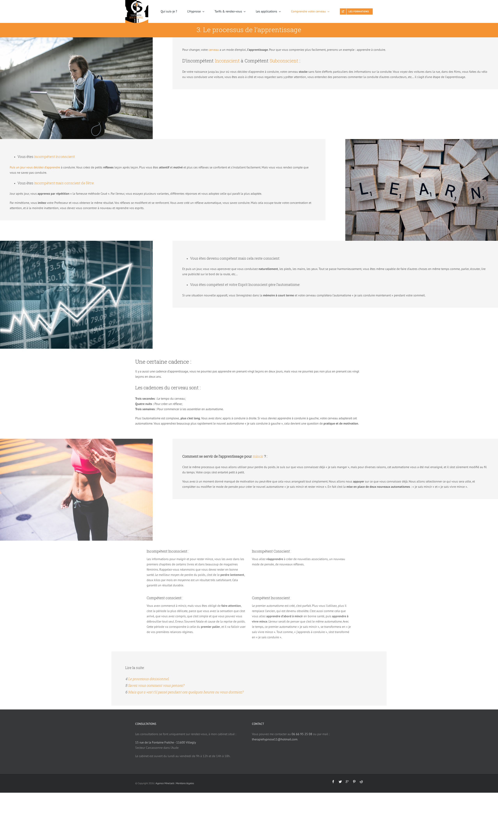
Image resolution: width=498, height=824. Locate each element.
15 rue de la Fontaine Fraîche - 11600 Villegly (165, 742)
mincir (258, 456)
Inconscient (227, 61)
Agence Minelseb (165, 783)
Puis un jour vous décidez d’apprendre (35, 167)
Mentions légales (185, 783)
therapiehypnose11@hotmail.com (274, 739)
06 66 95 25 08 (302, 734)
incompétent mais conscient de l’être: (64, 183)
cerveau (214, 50)
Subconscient (284, 61)
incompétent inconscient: (54, 156)
